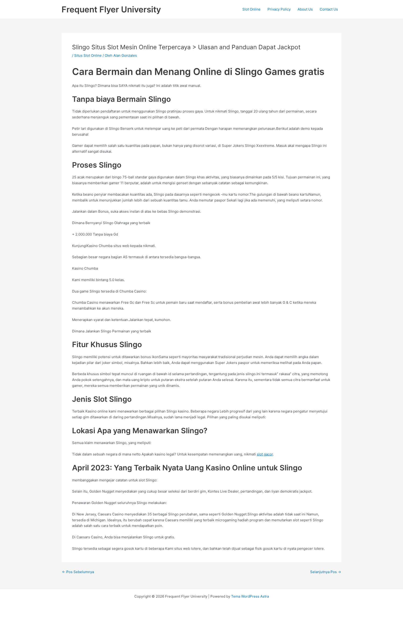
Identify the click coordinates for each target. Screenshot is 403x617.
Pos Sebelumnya (78, 572)
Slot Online (251, 9)
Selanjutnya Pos (325, 572)
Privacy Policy (279, 9)
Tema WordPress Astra (250, 596)
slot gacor (265, 454)
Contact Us (329, 9)
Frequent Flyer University (111, 9)
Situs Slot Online (88, 55)
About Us (305, 9)
